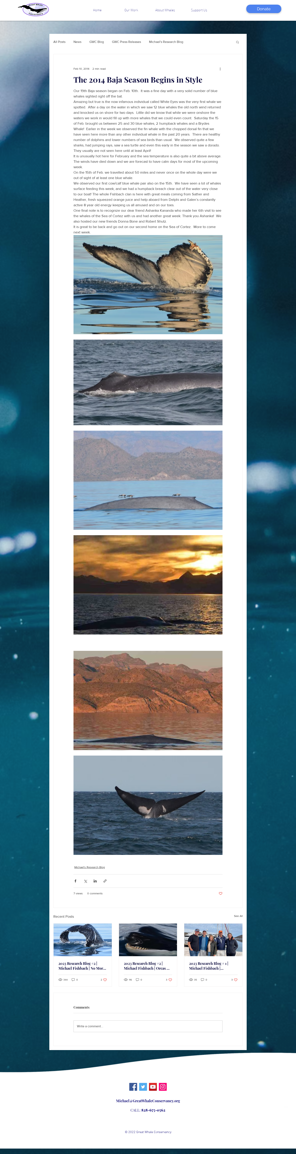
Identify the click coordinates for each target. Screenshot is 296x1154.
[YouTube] (153, 1087)
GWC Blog (96, 42)
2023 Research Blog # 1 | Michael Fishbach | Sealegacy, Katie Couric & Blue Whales (210, 966)
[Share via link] (105, 881)
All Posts (59, 42)
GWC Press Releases (126, 42)
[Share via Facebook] (75, 881)
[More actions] (220, 68)
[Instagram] (163, 1087)
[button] (131, 10)
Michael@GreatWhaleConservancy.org (148, 1100)
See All (238, 916)
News (77, 42)
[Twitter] (143, 1087)
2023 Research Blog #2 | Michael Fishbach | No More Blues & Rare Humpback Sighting (81, 966)
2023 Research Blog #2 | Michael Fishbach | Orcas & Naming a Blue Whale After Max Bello (147, 966)
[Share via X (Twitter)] (85, 881)
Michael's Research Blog (166, 42)
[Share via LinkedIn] (95, 881)
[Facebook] (133, 1087)
